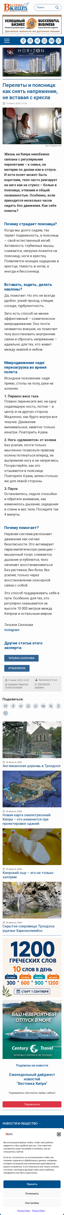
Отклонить (32, 1193)
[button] (59, 1134)
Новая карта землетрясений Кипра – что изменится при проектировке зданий (27, 819)
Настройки (32, 1203)
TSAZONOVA (44, 684)
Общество (23, 684)
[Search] (57, 7)
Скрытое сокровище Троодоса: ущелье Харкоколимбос (29, 928)
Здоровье (13, 684)
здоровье (39, 687)
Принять (32, 1184)
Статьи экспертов (13, 687)
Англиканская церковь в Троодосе (32, 766)
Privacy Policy (23, 1211)
